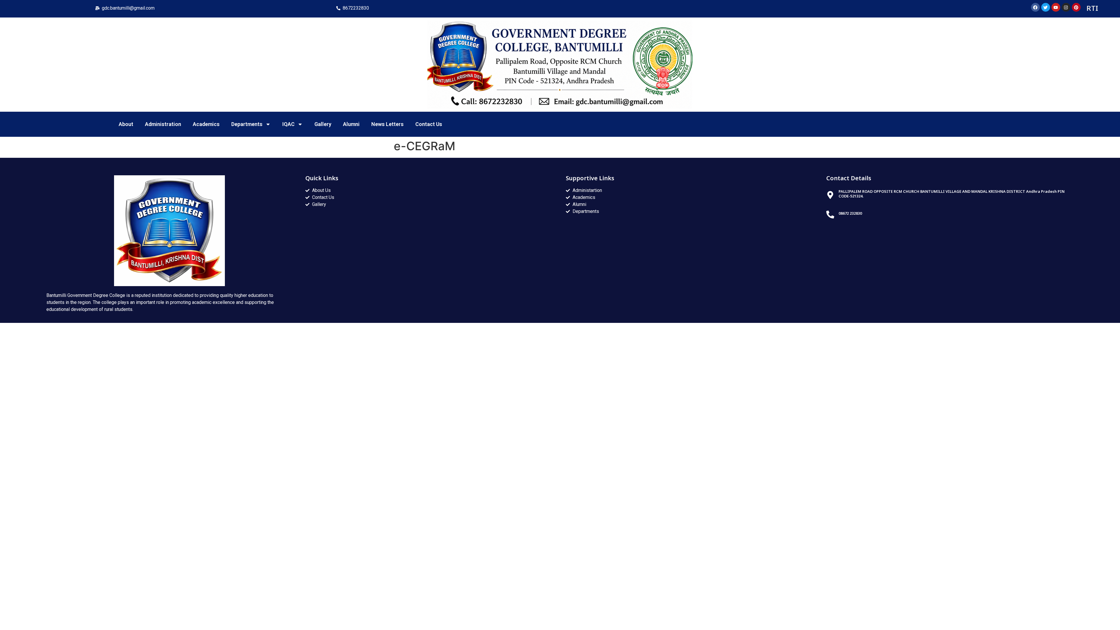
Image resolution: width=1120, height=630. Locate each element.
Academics (206, 124)
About (126, 124)
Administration (163, 124)
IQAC (288, 124)
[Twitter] (1045, 7)
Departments (246, 124)
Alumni (351, 124)
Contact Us (428, 124)
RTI (1092, 8)
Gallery (322, 124)
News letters (387, 124)
